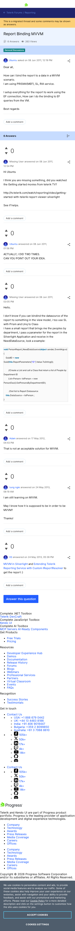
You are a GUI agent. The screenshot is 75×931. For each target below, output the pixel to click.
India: (29, 723)
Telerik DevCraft (11, 616)
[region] (37, 906)
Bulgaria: (31, 726)
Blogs (10, 668)
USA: (29, 717)
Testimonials (15, 702)
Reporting (30, 12)
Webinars (13, 672)
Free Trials (14, 638)
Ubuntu (13, 60)
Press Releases (17, 834)
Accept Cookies (37, 914)
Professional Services (21, 675)
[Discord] (16, 761)
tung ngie (14, 487)
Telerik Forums (14, 12)
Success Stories (17, 699)
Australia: (32, 730)
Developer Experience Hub (24, 653)
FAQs (10, 687)
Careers (12, 840)
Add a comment (14, 121)
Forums (12, 665)
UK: (29, 720)
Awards (12, 831)
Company (13, 824)
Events (11, 684)
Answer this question (21, 599)
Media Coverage (18, 837)
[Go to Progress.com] (11, 806)
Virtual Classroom (19, 681)
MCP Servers (8, 629)
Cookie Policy (37, 900)
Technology (14, 828)
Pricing (11, 641)
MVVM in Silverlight (15, 564)
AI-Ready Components (33, 629)
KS (10, 557)
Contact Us (14, 714)
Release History (17, 662)
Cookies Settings (37, 924)
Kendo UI (6, 623)
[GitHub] (16, 757)
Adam (12, 438)
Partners (12, 678)
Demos (11, 656)
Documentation (17, 659)
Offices (11, 843)
